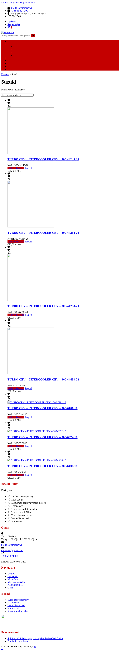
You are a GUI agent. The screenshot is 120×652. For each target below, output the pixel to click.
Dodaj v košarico (16, 168)
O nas (10, 69)
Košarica (12, 63)
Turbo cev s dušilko (21, 512)
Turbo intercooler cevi (24, 46)
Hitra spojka (17, 499)
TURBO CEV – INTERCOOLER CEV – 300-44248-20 (43, 159)
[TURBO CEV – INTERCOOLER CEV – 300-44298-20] (31, 300)
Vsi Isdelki (13, 44)
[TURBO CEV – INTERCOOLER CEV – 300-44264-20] (31, 226)
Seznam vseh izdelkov (19, 611)
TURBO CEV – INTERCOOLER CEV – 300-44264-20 (43, 232)
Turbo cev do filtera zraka (24, 509)
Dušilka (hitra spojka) (22, 496)
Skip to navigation (10, 2)
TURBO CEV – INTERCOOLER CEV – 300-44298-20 (43, 306)
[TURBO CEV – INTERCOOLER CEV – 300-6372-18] (37, 431)
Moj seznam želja (16, 60)
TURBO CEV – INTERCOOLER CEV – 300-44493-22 (43, 379)
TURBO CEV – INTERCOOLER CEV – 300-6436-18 (43, 466)
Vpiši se (11, 21)
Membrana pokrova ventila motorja (28, 502)
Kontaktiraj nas (15, 66)
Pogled (28, 168)
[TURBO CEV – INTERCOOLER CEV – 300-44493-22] (31, 373)
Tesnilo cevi (20, 52)
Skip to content (27, 2)
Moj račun (13, 58)
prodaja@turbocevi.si (21, 8)
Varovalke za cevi (22, 55)
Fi (35, 646)
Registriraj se (14, 24)
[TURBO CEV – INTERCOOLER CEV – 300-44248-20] (31, 153)
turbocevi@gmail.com (12, 550)
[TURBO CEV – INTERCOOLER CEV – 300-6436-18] (37, 460)
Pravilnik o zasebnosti (18, 641)
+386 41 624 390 (19, 10)
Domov (11, 41)
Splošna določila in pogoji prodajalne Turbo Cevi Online (35, 638)
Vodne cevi (19, 49)
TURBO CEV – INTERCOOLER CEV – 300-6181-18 (43, 408)
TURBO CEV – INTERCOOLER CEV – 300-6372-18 (43, 437)
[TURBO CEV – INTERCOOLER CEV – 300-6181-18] (37, 402)
